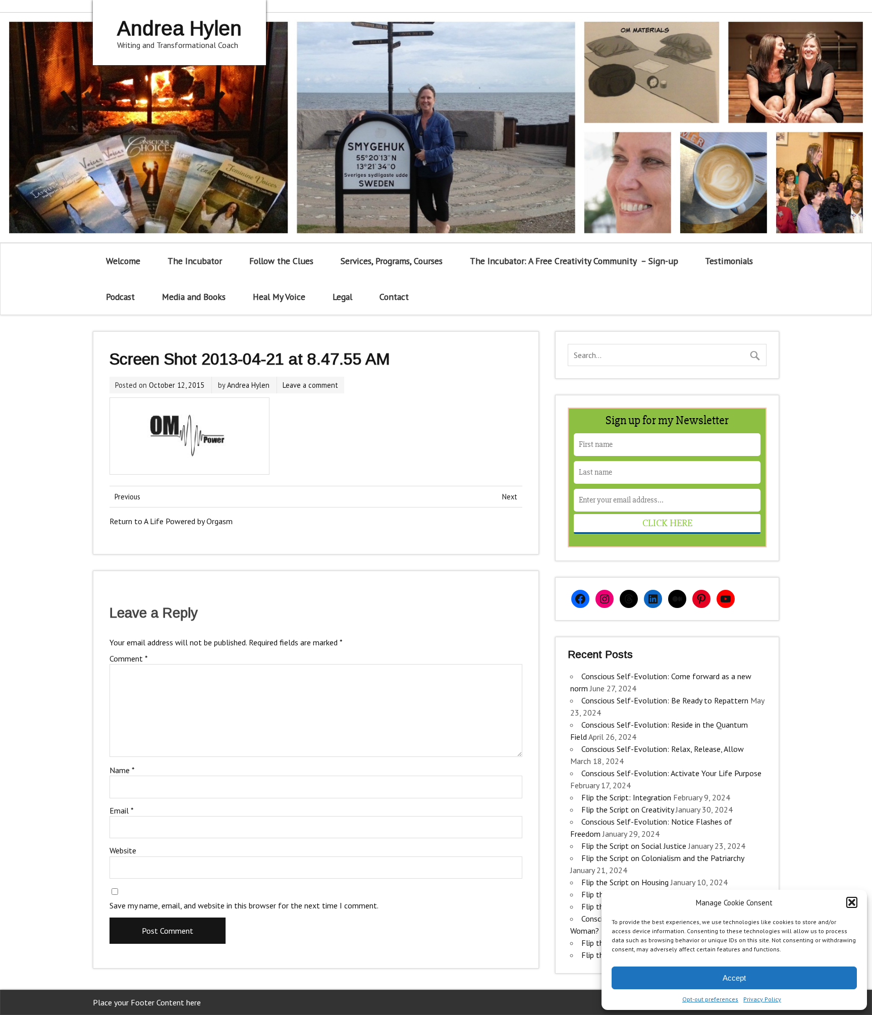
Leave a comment (310, 385)
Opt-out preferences (710, 999)
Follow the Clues (281, 261)
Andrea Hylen (248, 385)
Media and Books (194, 296)
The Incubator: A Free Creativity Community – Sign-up (574, 261)
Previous (127, 496)
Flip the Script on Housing (625, 882)
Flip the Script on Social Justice (633, 846)
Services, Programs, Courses (392, 261)
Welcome (123, 261)
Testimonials (729, 261)
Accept (734, 978)
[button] (852, 902)
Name (122, 770)
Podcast (120, 296)
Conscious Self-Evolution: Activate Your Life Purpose (671, 773)
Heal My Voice (279, 296)
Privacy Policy (762, 999)
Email (122, 810)
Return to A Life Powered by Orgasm (171, 521)
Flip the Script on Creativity (627, 809)
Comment (129, 658)
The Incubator (195, 261)
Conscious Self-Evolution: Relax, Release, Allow (662, 749)
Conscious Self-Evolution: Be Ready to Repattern (664, 700)
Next (509, 496)
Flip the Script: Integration (626, 797)
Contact (394, 296)
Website (123, 850)
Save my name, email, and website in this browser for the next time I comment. (244, 905)
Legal (342, 296)
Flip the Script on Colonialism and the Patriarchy (662, 858)
